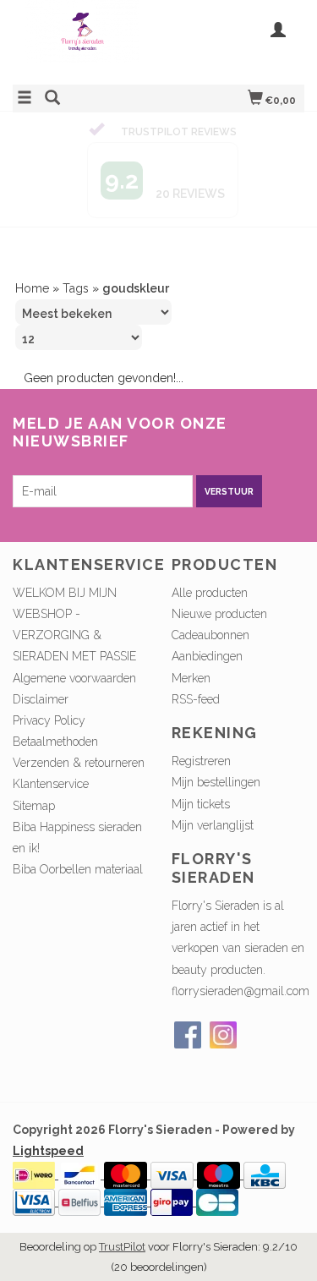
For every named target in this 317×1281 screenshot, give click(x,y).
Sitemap (34, 729)
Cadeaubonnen (210, 560)
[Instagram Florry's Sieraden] (223, 958)
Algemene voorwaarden (74, 602)
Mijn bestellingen (216, 707)
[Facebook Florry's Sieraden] (187, 958)
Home (32, 212)
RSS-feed (196, 623)
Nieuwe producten (219, 538)
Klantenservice (51, 708)
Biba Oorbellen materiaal (78, 794)
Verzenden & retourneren (79, 687)
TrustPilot (122, 1171)
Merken (191, 602)
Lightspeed (48, 1075)
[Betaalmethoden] (35, 1098)
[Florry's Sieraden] (85, 40)
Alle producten (210, 516)
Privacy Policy (49, 644)
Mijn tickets (201, 728)
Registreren (201, 686)
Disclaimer (40, 623)
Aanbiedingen (207, 581)
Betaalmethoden (55, 666)
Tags (76, 212)
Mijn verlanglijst (213, 749)
